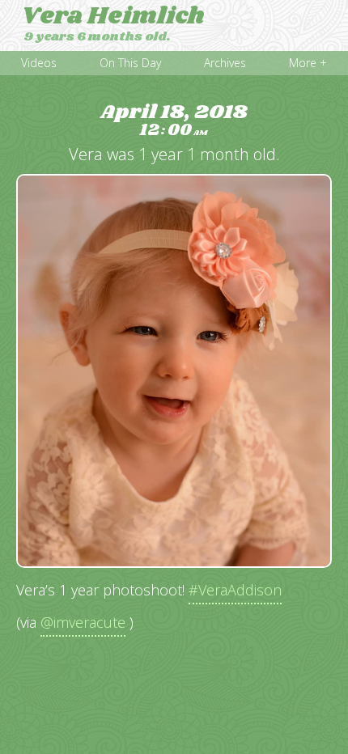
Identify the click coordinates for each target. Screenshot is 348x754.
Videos (39, 62)
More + (308, 62)
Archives (225, 62)
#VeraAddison (235, 589)
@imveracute (82, 622)
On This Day (130, 62)
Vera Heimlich (113, 16)
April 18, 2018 (174, 121)
